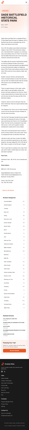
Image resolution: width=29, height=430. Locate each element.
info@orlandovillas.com (6, 415)
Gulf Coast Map (5, 387)
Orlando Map (4, 385)
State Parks (5, 10)
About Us (3, 390)
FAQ (2, 395)
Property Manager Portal (7, 401)
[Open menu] (26, 2)
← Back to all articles (7, 190)
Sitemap (3, 406)
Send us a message (6, 413)
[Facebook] (2, 371)
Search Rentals (4, 378)
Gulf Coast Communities (7, 383)
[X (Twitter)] (4, 371)
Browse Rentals (14, 350)
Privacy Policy (4, 404)
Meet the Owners (5, 392)
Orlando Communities (6, 380)
